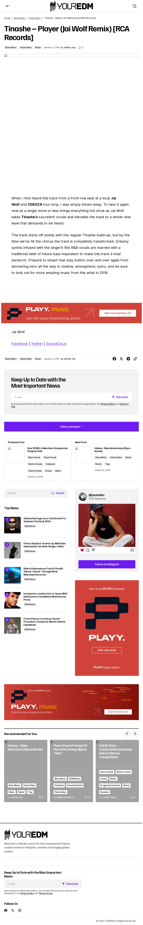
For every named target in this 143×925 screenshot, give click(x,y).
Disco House (106, 772)
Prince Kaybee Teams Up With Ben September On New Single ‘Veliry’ (45, 545)
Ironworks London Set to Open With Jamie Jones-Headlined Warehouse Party (45, 596)
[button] (7, 6)
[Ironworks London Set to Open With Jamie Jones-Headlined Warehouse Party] (12, 600)
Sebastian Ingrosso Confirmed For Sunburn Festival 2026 (45, 520)
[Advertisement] (107, 628)
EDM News (30, 526)
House (48, 470)
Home (7, 18)
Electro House (35, 464)
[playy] (71, 313)
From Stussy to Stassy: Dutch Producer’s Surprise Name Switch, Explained (45, 621)
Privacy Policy (108, 404)
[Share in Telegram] (128, 358)
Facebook (20, 344)
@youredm (96, 494)
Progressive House (110, 785)
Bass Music (19, 18)
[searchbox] (27, 493)
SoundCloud (56, 344)
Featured (50, 464)
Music (38, 47)
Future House (35, 470)
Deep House (50, 457)
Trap (107, 464)
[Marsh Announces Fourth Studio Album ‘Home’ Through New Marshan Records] (12, 575)
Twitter (37, 344)
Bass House (34, 457)
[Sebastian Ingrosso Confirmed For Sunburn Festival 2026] (12, 525)
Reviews (104, 792)
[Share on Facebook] (114, 358)
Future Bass (35, 18)
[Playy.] (71, 702)
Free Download (74, 785)
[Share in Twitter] (121, 358)
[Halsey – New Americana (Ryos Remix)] (25, 771)
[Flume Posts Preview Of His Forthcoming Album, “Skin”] (71, 771)
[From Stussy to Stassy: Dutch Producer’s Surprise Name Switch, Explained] (12, 625)
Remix (98, 464)
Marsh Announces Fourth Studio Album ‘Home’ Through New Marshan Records (43, 571)
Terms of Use (45, 893)
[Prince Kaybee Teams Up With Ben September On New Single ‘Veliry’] (12, 550)
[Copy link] (135, 358)
